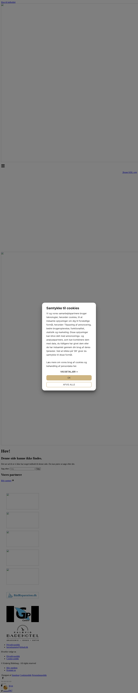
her (74, 366)
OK (69, 377)
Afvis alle (69, 384)
